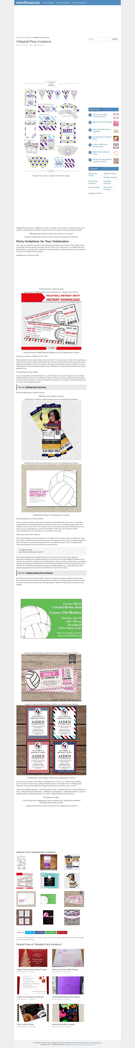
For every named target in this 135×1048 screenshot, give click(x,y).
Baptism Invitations (110, 173)
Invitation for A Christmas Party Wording (30, 997)
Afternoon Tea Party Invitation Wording (65, 969)
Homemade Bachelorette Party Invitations (66, 997)
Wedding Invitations (79, 3)
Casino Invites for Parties (25, 1024)
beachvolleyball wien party (46, 937)
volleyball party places (27, 939)
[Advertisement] (67, 21)
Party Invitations (48, 3)
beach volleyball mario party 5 (28, 937)
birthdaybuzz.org (78, 1044)
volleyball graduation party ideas (64, 937)
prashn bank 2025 (89, 1044)
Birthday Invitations (63, 3)
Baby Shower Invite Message (102, 122)
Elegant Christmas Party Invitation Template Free (33, 969)
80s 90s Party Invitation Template (63, 1024)
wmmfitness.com (28, 2)
